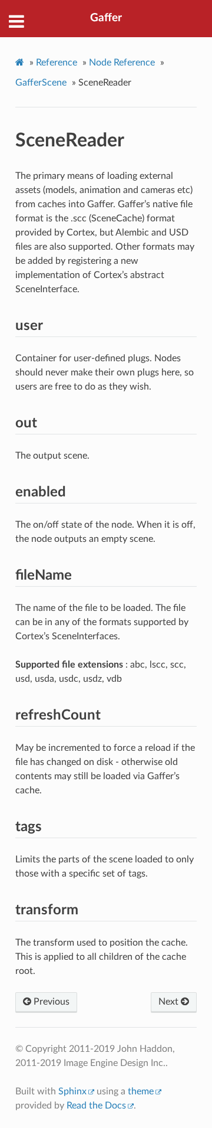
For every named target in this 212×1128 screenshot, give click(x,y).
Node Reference (122, 62)
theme (141, 1091)
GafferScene (41, 82)
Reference (56, 62)
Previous (50, 1001)
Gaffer (106, 18)
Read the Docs (96, 1105)
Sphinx (72, 1091)
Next (169, 1001)
